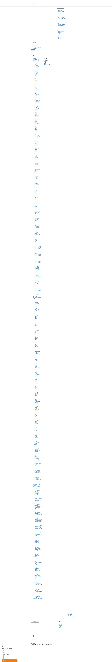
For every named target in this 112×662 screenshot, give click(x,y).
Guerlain (36, 104)
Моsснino (36, 349)
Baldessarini (36, 176)
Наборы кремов (37, 455)
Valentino (36, 156)
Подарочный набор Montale (39, 520)
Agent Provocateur (37, 63)
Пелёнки (36, 553)
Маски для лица (37, 460)
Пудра (35, 465)
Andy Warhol (36, 65)
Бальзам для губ (37, 453)
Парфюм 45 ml (37, 492)
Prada (35, 140)
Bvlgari (35, 75)
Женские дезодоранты (38, 586)
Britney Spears (37, 72)
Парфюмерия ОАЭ (61, 15)
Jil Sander (36, 112)
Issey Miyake (36, 110)
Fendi (35, 98)
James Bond (36, 210)
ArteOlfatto (36, 253)
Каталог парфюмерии (61, 37)
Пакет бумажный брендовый (37, 590)
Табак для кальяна (37, 593)
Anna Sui (36, 67)
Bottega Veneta (37, 71)
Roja (35, 358)
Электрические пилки (38, 570)
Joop (35, 213)
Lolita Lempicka (37, 219)
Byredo (36, 61)
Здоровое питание (61, 30)
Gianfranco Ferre (37, 101)
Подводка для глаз (37, 461)
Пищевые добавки (61, 29)
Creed (35, 85)
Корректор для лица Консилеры (37, 473)
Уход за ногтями (37, 557)
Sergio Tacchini (37, 148)
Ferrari (35, 199)
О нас (35, 43)
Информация (35, 42)
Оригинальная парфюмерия (37, 243)
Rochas (36, 145)
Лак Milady (36, 567)
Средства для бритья (38, 549)
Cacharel (36, 182)
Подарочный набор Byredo (38, 519)
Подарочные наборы (61, 25)
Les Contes (36, 278)
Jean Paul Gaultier (37, 211)
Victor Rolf (36, 241)
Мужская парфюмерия (61, 13)
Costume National (37, 84)
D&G (35, 321)
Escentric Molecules (37, 196)
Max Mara (36, 132)
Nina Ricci (36, 137)
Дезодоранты (60, 32)
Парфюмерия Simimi (38, 246)
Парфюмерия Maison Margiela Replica (38, 294)
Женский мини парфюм (61, 23)
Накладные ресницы (37, 474)
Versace (36, 158)
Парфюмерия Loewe (38, 255)
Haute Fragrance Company (38, 284)
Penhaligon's (36, 280)
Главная (34, 41)
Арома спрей (36, 554)
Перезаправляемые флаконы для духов (64, 22)
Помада (36, 462)
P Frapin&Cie (36, 353)
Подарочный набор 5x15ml (38, 524)
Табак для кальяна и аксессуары (63, 34)
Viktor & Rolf (36, 160)
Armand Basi (36, 174)
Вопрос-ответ (35, 2)
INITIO (35, 292)
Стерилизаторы (37, 568)
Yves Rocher (36, 164)
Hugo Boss (36, 109)
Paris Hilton (36, 139)
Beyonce (36, 70)
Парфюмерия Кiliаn (37, 260)
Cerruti (35, 79)
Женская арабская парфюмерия (37, 449)
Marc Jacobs (36, 130)
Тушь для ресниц (37, 476)
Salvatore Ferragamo (37, 146)
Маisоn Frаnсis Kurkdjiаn (38, 347)
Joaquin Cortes (37, 115)
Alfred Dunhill (36, 171)
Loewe (35, 124)
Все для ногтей (60, 27)
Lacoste (36, 118)
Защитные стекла (37, 575)
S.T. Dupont (36, 232)
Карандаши (36, 457)
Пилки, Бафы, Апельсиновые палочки (38, 559)
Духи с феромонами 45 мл (38, 494)
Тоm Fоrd (36, 362)
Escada (36, 96)
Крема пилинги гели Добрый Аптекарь (37, 471)
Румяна (36, 466)
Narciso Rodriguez (37, 136)
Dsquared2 (36, 90)
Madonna (36, 128)
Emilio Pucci (36, 95)
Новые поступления (61, 11)
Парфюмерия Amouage (38, 269)
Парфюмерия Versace (38, 257)
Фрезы (35, 571)
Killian (35, 388)
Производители (35, 48)
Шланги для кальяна (37, 596)
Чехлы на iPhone (37, 574)
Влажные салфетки (37, 546)
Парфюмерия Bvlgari (38, 261)
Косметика (59, 21)
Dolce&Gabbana (37, 193)
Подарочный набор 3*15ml (38, 525)
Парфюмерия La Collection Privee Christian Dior (38, 277)
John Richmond (37, 117)
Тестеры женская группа (61, 19)
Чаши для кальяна (37, 595)
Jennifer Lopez (37, 111)
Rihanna (36, 143)
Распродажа (60, 10)
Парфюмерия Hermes (38, 247)
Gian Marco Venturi (37, 100)
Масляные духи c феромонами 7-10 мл (38, 501)
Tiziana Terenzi (37, 267)
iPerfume (36, 339)
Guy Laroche (36, 106)
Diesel (35, 87)
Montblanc (36, 316)
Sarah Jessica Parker (37, 147)
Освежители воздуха (61, 28)
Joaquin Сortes (37, 212)
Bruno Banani (36, 73)
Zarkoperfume (36, 368)
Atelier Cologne (37, 303)
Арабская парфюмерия (36, 447)
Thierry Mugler (37, 152)
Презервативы (37, 537)
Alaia (35, 64)
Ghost (35, 99)
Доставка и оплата (35, 1)
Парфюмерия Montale (38, 270)
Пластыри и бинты (37, 548)
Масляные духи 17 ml (38, 497)
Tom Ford (36, 153)
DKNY (35, 324)
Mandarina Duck (37, 221)
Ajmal (35, 282)
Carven (36, 310)
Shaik (35, 312)
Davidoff (36, 86)
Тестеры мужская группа (61, 18)
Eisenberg (36, 92)
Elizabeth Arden (37, 94)
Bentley (36, 177)
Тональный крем (37, 475)
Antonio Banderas (37, 68)
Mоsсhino (36, 127)
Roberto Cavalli (37, 144)
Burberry (36, 74)
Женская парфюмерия (61, 12)
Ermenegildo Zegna (37, 195)
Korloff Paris (36, 283)
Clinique (36, 83)
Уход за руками (37, 542)
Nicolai (35, 439)
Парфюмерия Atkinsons (38, 290)
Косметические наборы (38, 467)
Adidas (35, 62)
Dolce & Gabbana (37, 89)
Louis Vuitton (36, 125)
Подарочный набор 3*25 (38, 526)
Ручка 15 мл (36, 487)
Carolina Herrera (37, 77)
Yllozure (36, 161)
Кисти (35, 572)
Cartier (35, 78)
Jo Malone (36, 114)
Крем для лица (37, 459)
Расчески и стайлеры (38, 583)
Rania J (36, 142)
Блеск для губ (36, 456)
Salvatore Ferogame (37, 333)
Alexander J (36, 299)
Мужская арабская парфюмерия (37, 451)
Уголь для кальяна (37, 594)
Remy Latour (36, 230)
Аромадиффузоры (61, 16)
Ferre (35, 200)
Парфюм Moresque (37, 279)
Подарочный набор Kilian (38, 528)
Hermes (36, 107)
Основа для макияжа (38, 479)
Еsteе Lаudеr (36, 328)
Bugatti (35, 180)
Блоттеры (59, 38)
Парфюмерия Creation (38, 291)
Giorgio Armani (37, 102)
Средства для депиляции (38, 551)
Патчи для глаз (37, 482)
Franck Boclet (36, 329)
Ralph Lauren (36, 141)
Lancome (36, 121)
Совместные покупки (36, 3)
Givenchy (36, 103)
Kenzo (35, 214)
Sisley (35, 150)
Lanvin (35, 122)
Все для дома (60, 35)
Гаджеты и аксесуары (36, 573)
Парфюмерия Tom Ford (38, 256)
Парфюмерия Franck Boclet (39, 251)
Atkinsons (36, 318)
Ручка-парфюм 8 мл (37, 500)
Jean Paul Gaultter (37, 340)
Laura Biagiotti (37, 123)
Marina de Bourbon (37, 131)
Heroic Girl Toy (37, 108)
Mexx (35, 134)
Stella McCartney (37, 151)
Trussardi (36, 155)
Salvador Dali (36, 233)
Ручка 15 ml (36, 503)
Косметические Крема (38, 483)
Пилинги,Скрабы (37, 458)
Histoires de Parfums (37, 336)
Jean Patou (36, 383)
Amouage (36, 369)
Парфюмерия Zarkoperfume (37, 275)
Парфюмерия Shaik (37, 252)
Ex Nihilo (36, 97)
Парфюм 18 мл (37, 493)
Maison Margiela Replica (38, 370)
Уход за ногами (37, 543)
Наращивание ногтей (38, 564)
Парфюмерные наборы (38, 527)
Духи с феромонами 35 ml (38, 489)
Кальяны (36, 597)
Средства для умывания (38, 552)
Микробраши (36, 545)
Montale (36, 348)
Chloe (35, 81)
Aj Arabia (36, 372)
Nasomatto (36, 225)
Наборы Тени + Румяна (38, 480)
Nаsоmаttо (36, 350)
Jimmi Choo (36, 113)
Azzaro (35, 69)
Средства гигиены (61, 26)
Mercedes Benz (37, 222)
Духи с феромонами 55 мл (38, 496)
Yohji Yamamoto (37, 163)
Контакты (34, 4)
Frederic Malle (37, 268)
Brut (35, 179)
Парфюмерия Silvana (38, 262)
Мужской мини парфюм (61, 24)
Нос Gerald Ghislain (37, 167)
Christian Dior (36, 82)
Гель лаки (36, 569)
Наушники (36, 578)
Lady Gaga (36, 119)
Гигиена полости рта (37, 547)
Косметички (36, 454)
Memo (35, 133)
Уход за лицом (37, 541)
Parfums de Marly (37, 227)
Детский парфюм (60, 36)
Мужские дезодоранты (38, 587)
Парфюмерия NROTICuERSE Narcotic (38, 266)
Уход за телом (37, 538)
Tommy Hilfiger (37, 154)
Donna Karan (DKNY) (38, 194)
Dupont (36, 91)
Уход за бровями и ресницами (37, 478)
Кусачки (36, 566)
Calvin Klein (36, 76)
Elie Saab (36, 93)
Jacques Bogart (37, 209)
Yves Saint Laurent (37, 165)
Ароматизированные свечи (62, 17)
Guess (35, 105)
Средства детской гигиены (38, 550)
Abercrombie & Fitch (37, 169)
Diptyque (36, 88)
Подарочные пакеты (61, 33)
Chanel (36, 80)
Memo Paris (36, 286)
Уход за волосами (37, 540)
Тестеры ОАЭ (60, 20)
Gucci (35, 205)
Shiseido (36, 149)
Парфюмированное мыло (38, 544)
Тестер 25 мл (36, 446)
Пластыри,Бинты (37, 539)
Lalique (36, 120)
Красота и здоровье (61, 31)
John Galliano (36, 116)
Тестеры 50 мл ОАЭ (37, 445)
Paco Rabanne (37, 138)
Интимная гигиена (37, 555)
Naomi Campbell (37, 135)
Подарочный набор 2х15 (38, 536)
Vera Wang (36, 157)
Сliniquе (36, 168)
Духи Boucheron (37, 281)
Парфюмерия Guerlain (38, 254)
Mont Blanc (36, 223)
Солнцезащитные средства (38, 481)
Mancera (36, 129)
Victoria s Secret (37, 159)
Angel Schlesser (37, 66)
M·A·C (35, 126)
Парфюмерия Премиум (61, 14)
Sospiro (36, 287)
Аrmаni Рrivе (36, 301)
